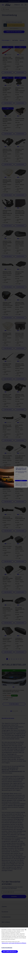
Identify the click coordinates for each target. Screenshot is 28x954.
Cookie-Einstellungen (6, 947)
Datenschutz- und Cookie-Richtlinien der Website (14, 943)
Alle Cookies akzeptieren (9, 951)
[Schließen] (25, 929)
